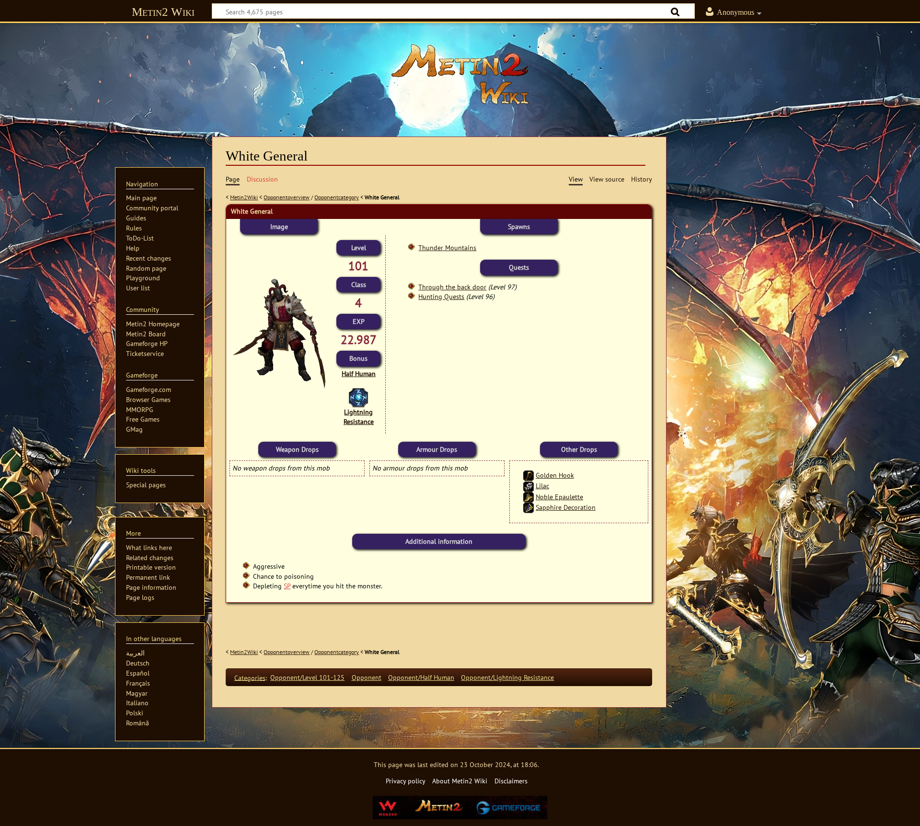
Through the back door (452, 286)
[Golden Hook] (528, 475)
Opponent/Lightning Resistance (507, 677)
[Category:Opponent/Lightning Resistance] (358, 397)
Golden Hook (555, 475)
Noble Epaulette (559, 496)
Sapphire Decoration (566, 507)
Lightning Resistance (359, 416)
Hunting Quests (441, 296)
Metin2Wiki (244, 197)
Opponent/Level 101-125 (307, 677)
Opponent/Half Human (421, 677)
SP (287, 585)
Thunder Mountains (447, 247)
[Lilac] (528, 485)
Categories (249, 677)
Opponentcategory (336, 197)
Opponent (366, 677)
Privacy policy (406, 780)
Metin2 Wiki (163, 11)
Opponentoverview (287, 197)
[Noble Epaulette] (528, 496)
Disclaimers (511, 780)
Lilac (542, 485)
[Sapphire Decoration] (528, 507)
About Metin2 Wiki (459, 780)
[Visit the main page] (460, 74)
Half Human (359, 373)
